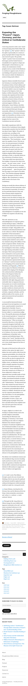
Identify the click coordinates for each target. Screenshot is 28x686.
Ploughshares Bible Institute (10, 656)
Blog (3, 659)
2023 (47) (6, 591)
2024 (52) (6, 589)
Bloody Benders (16, 524)
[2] (12, 113)
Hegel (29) (7, 579)
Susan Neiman (17, 526)
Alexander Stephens (7, 524)
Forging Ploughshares (11, 13)
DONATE (6, 545)
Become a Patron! (7, 537)
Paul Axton (6, 523)
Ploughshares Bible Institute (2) (13, 565)
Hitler (12, 526)
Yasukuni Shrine (16, 527)
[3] (17, 266)
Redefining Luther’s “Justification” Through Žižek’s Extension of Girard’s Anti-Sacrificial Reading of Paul (14, 627)
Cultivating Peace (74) (10, 561)
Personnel (5, 670)
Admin (4, 677)
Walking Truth (20, 523)
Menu (4, 17)
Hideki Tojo (8, 526)
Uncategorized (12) (9, 563)
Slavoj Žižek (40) (8, 571)
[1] (11, 50)
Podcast (4, 663)
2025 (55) (6, 587)
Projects (4, 666)
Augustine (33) (8, 575)
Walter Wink (9, 527)
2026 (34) (6, 585)
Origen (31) (7, 577)
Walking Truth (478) (9, 559)
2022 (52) (6, 593)
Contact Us (5, 673)
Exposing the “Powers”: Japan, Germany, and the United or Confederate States (13, 37)
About (4, 652)
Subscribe (6, 611)
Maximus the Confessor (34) (12, 573)
